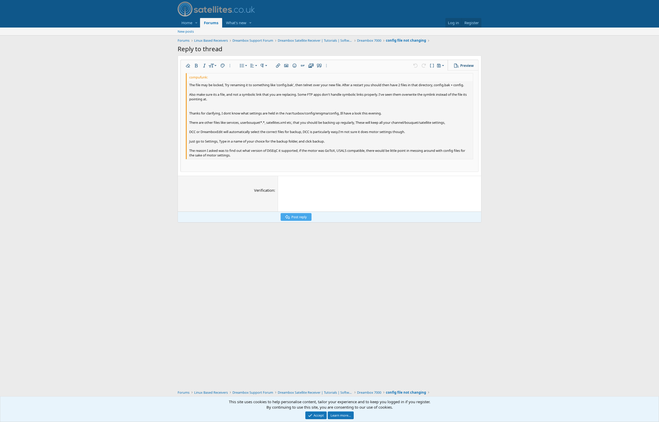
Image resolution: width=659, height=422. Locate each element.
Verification (264, 190)
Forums (211, 22)
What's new (236, 22)
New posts (186, 31)
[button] (196, 23)
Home (186, 22)
